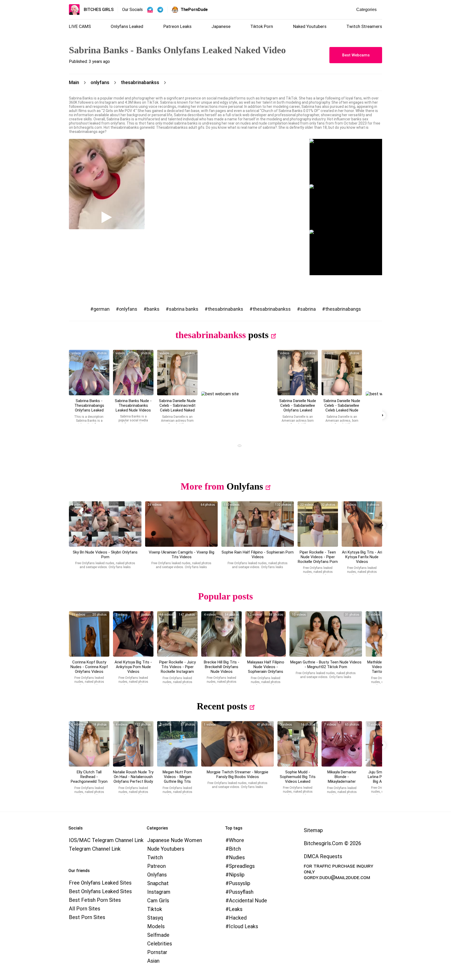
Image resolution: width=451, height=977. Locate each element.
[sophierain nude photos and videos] (257, 524)
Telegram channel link (95, 849)
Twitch (155, 857)
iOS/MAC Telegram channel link (106, 840)
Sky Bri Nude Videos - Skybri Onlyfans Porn (105, 554)
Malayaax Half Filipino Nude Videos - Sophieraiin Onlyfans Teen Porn (265, 669)
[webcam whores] (237, 446)
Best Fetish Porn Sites (95, 900)
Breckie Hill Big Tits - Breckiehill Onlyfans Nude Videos (221, 667)
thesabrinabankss (272, 309)
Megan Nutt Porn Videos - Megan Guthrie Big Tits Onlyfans (177, 779)
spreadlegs (242, 866)
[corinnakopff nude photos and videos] (89, 634)
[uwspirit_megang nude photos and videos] (325, 634)
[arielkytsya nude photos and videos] (133, 634)
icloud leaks (243, 926)
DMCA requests (323, 856)
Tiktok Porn (261, 26)
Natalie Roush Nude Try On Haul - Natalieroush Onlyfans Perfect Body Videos (133, 779)
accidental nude (248, 900)
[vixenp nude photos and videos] (181, 524)
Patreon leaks (177, 26)
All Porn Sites (84, 908)
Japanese (220, 26)
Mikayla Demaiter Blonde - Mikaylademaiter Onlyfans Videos (342, 779)
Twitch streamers (364, 26)
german (101, 309)
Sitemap (313, 830)
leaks (235, 909)
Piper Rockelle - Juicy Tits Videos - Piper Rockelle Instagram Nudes (177, 669)
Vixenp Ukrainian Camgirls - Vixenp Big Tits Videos (181, 554)
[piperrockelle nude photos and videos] (318, 524)
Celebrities (159, 943)
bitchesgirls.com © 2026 (332, 843)
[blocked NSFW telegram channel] (160, 10)
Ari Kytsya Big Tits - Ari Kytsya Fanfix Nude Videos (362, 557)
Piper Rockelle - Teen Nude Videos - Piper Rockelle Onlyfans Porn (318, 557)
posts (258, 335)
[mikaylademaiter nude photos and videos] (342, 744)
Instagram (158, 892)
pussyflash (241, 892)
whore (236, 840)
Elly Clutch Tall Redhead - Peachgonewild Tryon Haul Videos (89, 779)
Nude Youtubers (165, 849)
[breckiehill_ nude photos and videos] (221, 634)
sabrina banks (183, 309)
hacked (238, 918)
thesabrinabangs (343, 309)
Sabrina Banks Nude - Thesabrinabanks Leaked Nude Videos (133, 405)
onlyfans (128, 309)
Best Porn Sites (87, 917)
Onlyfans (245, 486)
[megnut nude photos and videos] (177, 744)
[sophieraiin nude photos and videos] (265, 634)
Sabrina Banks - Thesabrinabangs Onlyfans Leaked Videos (89, 407)
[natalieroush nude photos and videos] (133, 744)
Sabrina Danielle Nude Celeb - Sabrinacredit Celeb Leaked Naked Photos (177, 407)
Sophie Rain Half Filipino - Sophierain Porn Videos (258, 554)
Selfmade (158, 935)
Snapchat (158, 883)
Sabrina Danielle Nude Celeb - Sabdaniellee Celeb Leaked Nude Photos (341, 407)
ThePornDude (194, 9)
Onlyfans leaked (127, 26)
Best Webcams (356, 55)
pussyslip (239, 883)
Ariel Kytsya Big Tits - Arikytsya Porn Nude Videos (133, 667)
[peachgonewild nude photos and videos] (89, 744)
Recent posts (222, 706)
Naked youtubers (310, 26)
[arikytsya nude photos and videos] (362, 524)
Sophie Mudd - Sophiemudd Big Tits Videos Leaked (298, 777)
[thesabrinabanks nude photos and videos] (89, 372)
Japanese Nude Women (174, 840)
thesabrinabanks (225, 309)
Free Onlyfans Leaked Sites (100, 883)
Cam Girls (158, 900)
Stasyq (155, 918)
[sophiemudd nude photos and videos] (297, 744)
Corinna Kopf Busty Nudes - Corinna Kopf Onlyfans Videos (89, 667)
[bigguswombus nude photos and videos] (237, 744)
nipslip (237, 875)
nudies (237, 857)
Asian (153, 961)
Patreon (156, 866)
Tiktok (154, 909)
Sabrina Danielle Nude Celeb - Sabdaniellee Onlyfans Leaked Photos (297, 407)
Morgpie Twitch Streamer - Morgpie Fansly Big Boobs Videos (237, 774)
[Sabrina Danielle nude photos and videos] (177, 372)
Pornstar (157, 952)
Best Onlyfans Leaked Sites (100, 891)
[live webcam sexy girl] (346, 161)
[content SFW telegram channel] (150, 10)
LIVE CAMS (80, 26)
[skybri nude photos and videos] (105, 524)
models (156, 926)
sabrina (308, 309)
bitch (235, 849)
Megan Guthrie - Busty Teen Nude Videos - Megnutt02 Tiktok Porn (325, 664)
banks (153, 309)
